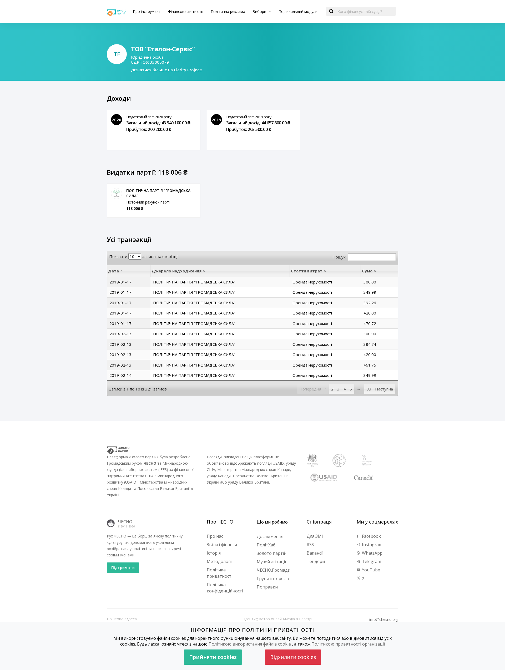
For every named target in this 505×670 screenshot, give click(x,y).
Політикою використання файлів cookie (250, 644)
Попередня (310, 389)
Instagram (371, 544)
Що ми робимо (272, 522)
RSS (310, 544)
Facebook (371, 536)
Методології (219, 561)
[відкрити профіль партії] (116, 193)
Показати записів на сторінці (143, 256)
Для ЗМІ (315, 536)
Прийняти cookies (213, 657)
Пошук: (339, 257)
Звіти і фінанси (222, 544)
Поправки (267, 587)
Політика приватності (220, 573)
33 (369, 389)
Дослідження (270, 536)
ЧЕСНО (125, 522)
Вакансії (315, 553)
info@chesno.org (383, 619)
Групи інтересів (273, 578)
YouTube (370, 570)
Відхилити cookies (293, 657)
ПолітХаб (266, 545)
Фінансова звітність (185, 11)
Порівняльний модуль (298, 11)
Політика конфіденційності (225, 588)
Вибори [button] (259, 11)
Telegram (371, 561)
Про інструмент (147, 11)
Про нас (215, 536)
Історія (214, 553)
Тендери (316, 561)
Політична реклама (228, 11)
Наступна (384, 389)
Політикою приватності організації (348, 644)
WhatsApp (371, 553)
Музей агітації (271, 562)
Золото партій (271, 553)
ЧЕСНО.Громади (273, 570)
